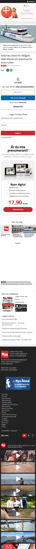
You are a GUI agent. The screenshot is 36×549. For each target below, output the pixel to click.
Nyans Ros (5, 423)
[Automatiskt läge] (24, 435)
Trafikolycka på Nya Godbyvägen (11, 336)
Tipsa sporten (6, 410)
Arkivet (17, 299)
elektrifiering (21, 282)
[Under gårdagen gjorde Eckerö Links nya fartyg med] (18, 537)
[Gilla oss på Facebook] (18, 383)
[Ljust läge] (28, 435)
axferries (14, 282)
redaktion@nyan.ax (21, 354)
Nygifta (4, 425)
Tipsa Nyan (5, 394)
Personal (4, 396)
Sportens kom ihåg (7, 408)
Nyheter (4, 65)
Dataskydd (14, 431)
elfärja (28, 282)
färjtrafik (4, 284)
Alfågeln (9, 282)
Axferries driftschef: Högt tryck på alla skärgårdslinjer (29, 235)
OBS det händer (6, 400)
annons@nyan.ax (20, 356)
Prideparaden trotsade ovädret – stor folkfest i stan (17, 340)
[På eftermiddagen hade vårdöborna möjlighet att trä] (18, 502)
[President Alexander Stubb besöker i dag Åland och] (18, 514)
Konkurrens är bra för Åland (5, 235)
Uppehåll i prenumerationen (10, 404)
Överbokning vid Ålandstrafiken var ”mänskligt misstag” (18, 235)
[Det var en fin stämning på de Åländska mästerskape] (18, 467)
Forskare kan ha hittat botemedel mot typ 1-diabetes (17, 332)
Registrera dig (19, 302)
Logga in (32, 1)
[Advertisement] (18, 263)
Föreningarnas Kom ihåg (9, 417)
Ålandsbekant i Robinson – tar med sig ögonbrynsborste (13, 324)
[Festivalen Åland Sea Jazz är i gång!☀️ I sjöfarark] (18, 490)
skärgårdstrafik (27, 284)
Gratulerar (4, 419)
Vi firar (3, 427)
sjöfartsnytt (11, 284)
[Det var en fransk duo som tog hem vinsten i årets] (18, 525)
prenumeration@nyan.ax (19, 360)
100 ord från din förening (9, 415)
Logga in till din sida (21, 296)
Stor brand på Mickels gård (9, 319)
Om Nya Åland (6, 431)
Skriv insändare (6, 398)
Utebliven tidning (7, 402)
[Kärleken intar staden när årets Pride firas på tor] (18, 455)
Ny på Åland (5, 421)
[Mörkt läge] (33, 435)
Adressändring (6, 406)
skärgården (19, 284)
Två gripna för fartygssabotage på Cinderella (14, 328)
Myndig (4, 413)
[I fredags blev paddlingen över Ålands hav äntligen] (18, 479)
